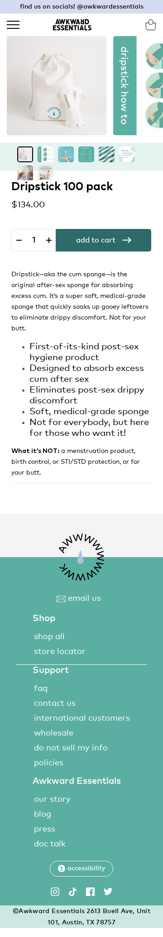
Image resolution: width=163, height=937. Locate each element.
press (44, 829)
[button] (81, 869)
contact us (55, 703)
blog (42, 814)
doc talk (50, 844)
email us (83, 598)
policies (48, 763)
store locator (60, 652)
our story (52, 799)
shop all (49, 637)
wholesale (53, 733)
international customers (82, 718)
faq (41, 689)
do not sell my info (71, 748)
